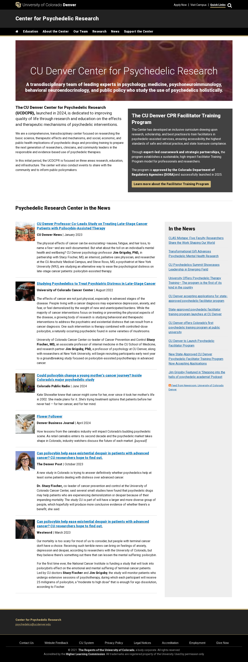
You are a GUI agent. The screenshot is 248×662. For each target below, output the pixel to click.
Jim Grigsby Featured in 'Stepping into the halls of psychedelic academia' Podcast (197, 374)
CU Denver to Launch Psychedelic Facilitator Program (191, 343)
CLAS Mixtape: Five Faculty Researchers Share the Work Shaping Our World (196, 240)
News (115, 31)
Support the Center (138, 31)
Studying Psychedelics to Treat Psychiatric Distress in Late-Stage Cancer (96, 284)
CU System (86, 642)
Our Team (80, 31)
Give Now (222, 642)
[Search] (229, 5)
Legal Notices (142, 642)
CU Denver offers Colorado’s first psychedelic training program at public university (194, 327)
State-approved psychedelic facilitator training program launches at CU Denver (195, 312)
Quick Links (218, 4)
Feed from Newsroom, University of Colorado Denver (196, 387)
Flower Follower (49, 416)
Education (30, 31)
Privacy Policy (114, 642)
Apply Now (180, 4)
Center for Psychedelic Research (38, 620)
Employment (197, 642)
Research (99, 31)
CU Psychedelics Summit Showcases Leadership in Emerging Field (194, 267)
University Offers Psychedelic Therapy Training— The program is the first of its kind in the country (195, 282)
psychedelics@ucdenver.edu (33, 624)
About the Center (56, 31)
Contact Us (26, 642)
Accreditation (170, 642)
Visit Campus (198, 4)
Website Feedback (56, 642)
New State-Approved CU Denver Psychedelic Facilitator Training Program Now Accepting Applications (196, 358)
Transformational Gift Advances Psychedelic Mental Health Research (194, 254)
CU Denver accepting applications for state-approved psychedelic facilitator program (198, 298)
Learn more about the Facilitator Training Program (171, 184)
